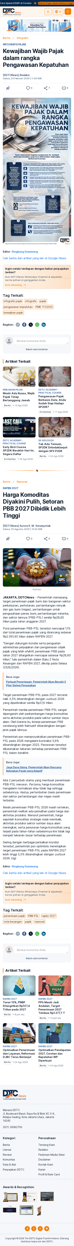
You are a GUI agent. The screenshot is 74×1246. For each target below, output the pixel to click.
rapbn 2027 (49, 915)
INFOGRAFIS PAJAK (14, 44)
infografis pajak (13, 301)
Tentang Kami (46, 1144)
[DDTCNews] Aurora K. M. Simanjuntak (27, 525)
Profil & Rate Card (49, 1174)
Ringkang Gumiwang (25, 251)
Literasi (7, 1149)
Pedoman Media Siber (51, 1154)
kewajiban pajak (13, 312)
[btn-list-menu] (68, 11)
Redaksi (43, 1149)
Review (7, 1154)
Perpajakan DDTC (13, 1169)
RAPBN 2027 (10, 488)
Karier (41, 1169)
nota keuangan (13, 921)
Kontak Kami (45, 1164)
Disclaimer (44, 1159)
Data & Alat (9, 1164)
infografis (30, 301)
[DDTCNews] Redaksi (16, 75)
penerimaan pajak (14, 915)
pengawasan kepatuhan (18, 306)
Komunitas (9, 1159)
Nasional (22, 481)
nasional (39, 921)
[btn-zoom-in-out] (8, 88)
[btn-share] (45, 88)
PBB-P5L (33, 915)
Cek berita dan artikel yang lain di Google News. (35, 258)
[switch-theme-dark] (48, 11)
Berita (6, 37)
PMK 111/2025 (44, 306)
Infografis (22, 37)
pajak (43, 301)
